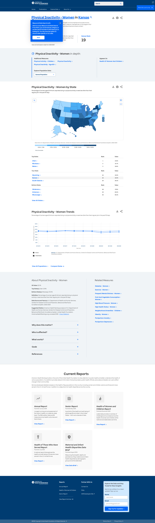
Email (107, 501)
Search (98, 3)
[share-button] (121, 18)
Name (107, 494)
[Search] (120, 3)
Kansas (83, 17)
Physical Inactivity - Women (52, 17)
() (64, 314)
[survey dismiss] (152, 7)
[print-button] (117, 18)
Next (38, 37)
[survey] (153, 2)
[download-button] (113, 18)
